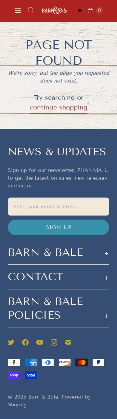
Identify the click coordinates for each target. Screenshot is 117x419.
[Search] (30, 10)
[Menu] (17, 10)
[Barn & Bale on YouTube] (43, 342)
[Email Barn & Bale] (72, 342)
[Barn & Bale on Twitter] (15, 342)
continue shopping (58, 107)
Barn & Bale (43, 397)
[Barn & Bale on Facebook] (29, 342)
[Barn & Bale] (55, 10)
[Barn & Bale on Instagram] (58, 342)
